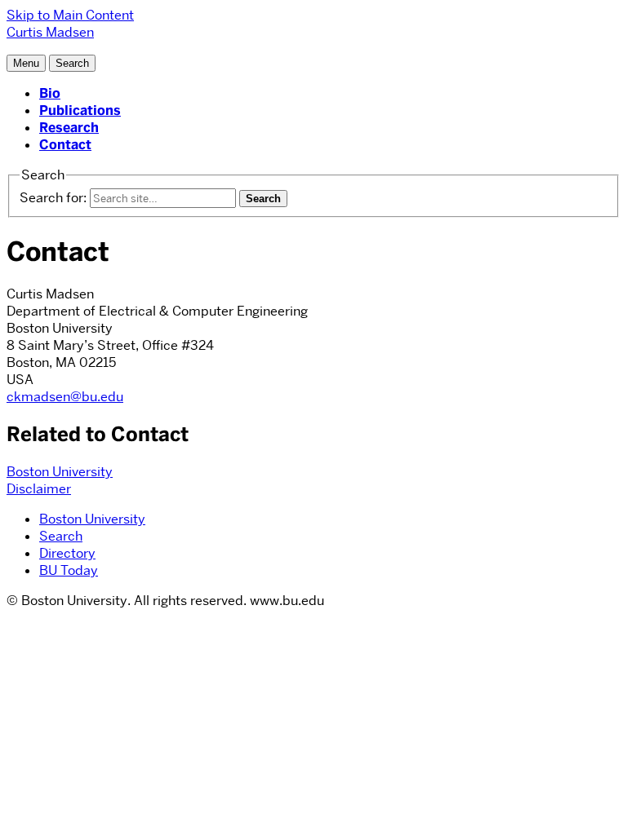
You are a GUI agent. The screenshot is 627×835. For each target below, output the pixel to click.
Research (69, 127)
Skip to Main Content (70, 15)
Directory (67, 553)
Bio (49, 93)
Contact (65, 144)
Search (60, 536)
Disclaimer (39, 488)
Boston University (60, 471)
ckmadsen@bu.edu (65, 396)
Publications (80, 110)
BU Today (68, 570)
